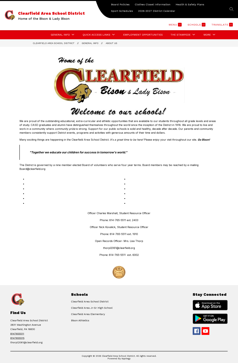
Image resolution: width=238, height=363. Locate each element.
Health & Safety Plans (190, 4)
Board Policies (120, 4)
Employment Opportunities (143, 34)
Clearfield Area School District (53, 43)
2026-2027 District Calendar (156, 10)
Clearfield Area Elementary (88, 314)
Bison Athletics (80, 320)
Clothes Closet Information (152, 4)
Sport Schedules (122, 10)
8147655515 (17, 338)
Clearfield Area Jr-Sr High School (92, 307)
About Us (111, 43)
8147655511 (17, 333)
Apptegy (125, 358)
